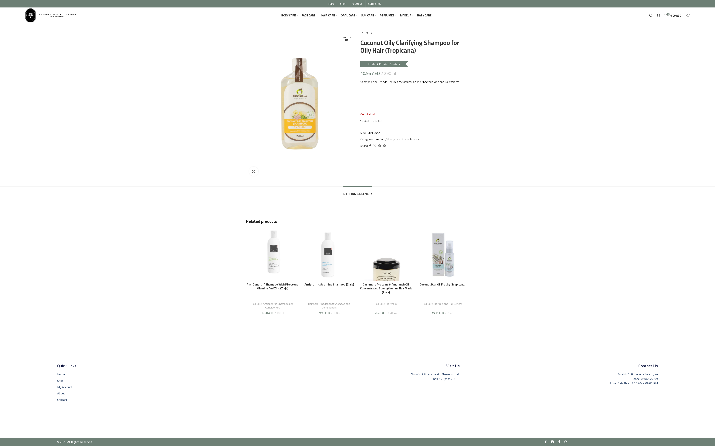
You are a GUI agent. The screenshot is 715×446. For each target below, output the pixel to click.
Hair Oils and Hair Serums (448, 303)
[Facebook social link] (370, 145)
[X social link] (374, 145)
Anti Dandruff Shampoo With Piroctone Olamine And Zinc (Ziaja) (272, 286)
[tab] (357, 192)
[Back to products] (367, 33)
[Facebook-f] (545, 441)
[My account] (658, 15)
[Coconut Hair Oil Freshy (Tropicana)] (442, 254)
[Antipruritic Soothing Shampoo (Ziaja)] (329, 254)
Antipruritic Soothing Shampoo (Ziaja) (329, 284)
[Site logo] (50, 15)
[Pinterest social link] (379, 145)
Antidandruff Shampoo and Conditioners (278, 305)
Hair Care (380, 139)
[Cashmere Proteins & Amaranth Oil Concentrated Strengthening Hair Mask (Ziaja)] (385, 254)
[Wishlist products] (687, 15)
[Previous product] (362, 33)
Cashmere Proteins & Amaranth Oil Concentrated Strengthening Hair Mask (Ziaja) (386, 288)
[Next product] (371, 33)
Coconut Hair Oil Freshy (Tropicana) (442, 284)
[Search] (651, 15)
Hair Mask (391, 303)
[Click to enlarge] (253, 171)
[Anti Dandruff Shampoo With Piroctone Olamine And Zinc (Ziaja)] (272, 254)
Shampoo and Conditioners (402, 139)
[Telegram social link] (384, 145)
